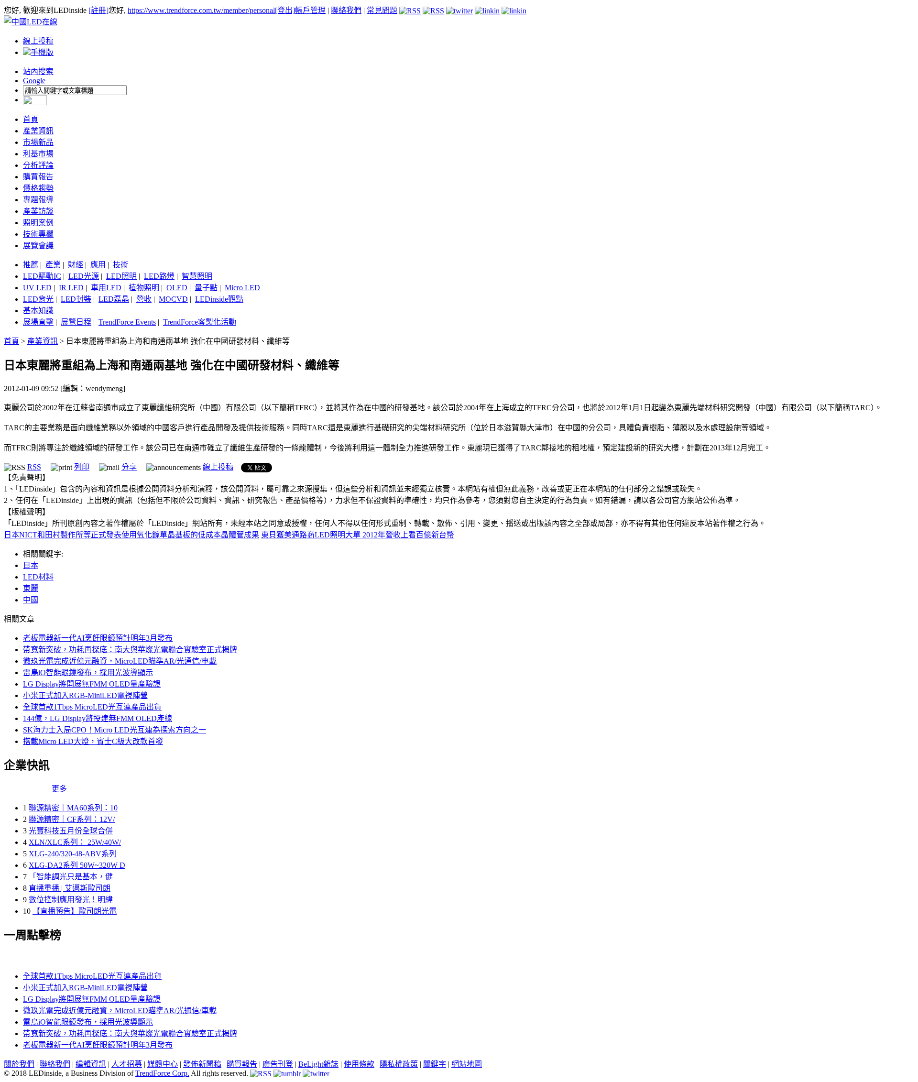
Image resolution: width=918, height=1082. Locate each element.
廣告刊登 (277, 1064)
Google (34, 81)
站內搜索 (38, 71)
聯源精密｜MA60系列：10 (73, 808)
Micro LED (242, 288)
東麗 (30, 588)
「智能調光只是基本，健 (71, 877)
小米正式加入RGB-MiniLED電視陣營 (85, 695)
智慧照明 (197, 276)
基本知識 (38, 310)
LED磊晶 (113, 299)
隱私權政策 (399, 1064)
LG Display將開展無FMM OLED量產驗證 (92, 684)
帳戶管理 (310, 10)
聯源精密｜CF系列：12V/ (72, 819)
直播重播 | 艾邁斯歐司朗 (69, 888)
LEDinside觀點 (219, 299)
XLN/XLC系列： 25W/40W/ (75, 842)
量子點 (206, 288)
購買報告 (38, 177)
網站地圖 (466, 1064)
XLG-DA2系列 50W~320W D (77, 865)
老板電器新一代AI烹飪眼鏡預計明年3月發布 (98, 638)
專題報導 (38, 200)
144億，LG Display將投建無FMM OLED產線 (97, 718)
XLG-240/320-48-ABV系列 (73, 854)
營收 (144, 299)
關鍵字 (434, 1064)
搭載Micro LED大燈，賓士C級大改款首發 (93, 741)
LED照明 (121, 276)
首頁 (30, 119)
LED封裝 (76, 299)
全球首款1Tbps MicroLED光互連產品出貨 (92, 707)
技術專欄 (38, 234)
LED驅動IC (42, 276)
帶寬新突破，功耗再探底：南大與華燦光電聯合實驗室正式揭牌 (130, 649)
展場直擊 (38, 322)
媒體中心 (162, 1064)
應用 (98, 265)
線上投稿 (38, 41)
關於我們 (19, 1064)
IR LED (71, 288)
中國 (30, 600)
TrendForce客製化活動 (199, 322)
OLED (176, 288)
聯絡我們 (346, 10)
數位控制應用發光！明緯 (71, 900)
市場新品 (38, 142)
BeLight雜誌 (318, 1064)
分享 (129, 467)
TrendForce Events (127, 322)
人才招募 (126, 1064)
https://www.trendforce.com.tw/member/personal (201, 10)
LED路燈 (159, 276)
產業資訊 (38, 131)
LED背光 (38, 299)
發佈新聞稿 (202, 1064)
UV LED (37, 288)
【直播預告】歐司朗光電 (75, 911)
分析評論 (38, 165)
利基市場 (38, 154)
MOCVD (173, 299)
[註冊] (98, 10)
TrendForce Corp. (162, 1073)
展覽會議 (38, 245)
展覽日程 (76, 322)
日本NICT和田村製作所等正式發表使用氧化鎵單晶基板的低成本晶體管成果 (131, 535)
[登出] (285, 10)
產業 (53, 265)
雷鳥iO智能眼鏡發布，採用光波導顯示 (88, 672)
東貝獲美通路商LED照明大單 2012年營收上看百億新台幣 (357, 535)
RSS (34, 467)
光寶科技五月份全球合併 (71, 831)
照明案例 (38, 223)
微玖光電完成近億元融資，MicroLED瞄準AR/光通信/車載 (120, 661)
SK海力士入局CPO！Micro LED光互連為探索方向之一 (114, 730)
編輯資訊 (91, 1064)
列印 (81, 467)
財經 (75, 265)
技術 (120, 265)
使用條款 (359, 1064)
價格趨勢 (38, 188)
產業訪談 (38, 211)
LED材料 (38, 577)
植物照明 (144, 288)
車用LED (106, 288)
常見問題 (382, 10)
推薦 (30, 265)
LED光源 (83, 276)
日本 (30, 565)
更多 (59, 789)
